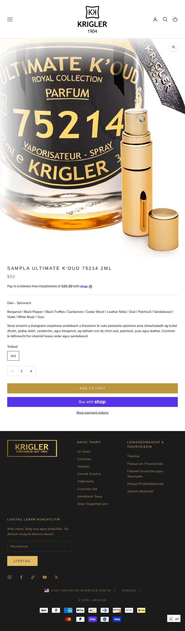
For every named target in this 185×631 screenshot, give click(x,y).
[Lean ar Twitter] (56, 577)
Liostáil (22, 561)
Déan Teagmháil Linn (92, 504)
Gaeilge (129, 590)
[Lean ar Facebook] (21, 577)
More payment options (92, 412)
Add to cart (92, 388)
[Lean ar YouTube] (44, 577)
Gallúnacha (85, 481)
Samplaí (83, 466)
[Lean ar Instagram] (9, 577)
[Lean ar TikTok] (33, 577)
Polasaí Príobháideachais (145, 484)
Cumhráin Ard (87, 489)
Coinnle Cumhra (89, 474)
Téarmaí (133, 456)
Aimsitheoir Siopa (89, 496)
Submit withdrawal (140, 491)
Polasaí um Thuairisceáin (145, 463)
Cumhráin (84, 459)
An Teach (84, 451)
